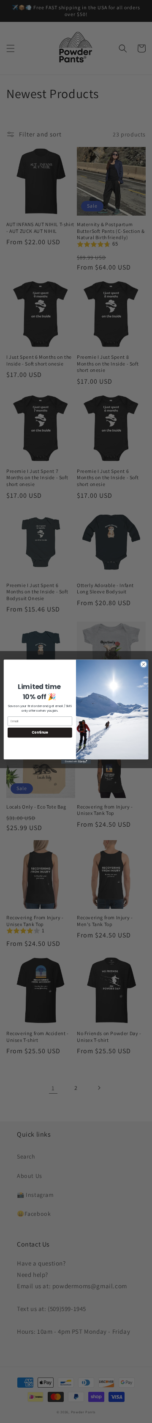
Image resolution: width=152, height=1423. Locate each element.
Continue (40, 732)
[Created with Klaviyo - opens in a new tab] (76, 761)
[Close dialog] (143, 664)
